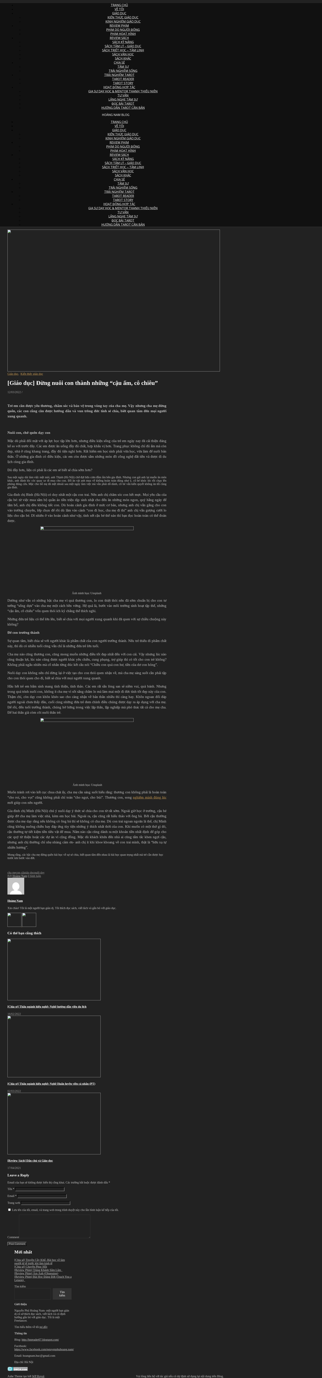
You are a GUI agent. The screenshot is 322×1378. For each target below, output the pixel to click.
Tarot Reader (123, 79)
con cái (20, 872)
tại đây (44, 1327)
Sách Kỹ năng (123, 42)
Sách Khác (123, 58)
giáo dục (29, 872)
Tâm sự (123, 67)
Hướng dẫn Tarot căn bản (123, 108)
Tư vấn (123, 95)
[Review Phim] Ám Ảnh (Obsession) (36, 1273)
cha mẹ (11, 872)
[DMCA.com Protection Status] (17, 1369)
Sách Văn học (123, 54)
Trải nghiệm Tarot (119, 75)
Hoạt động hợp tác (119, 87)
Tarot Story (123, 83)
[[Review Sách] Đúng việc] (29, 925)
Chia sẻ (119, 62)
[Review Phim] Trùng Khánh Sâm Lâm (38, 1270)
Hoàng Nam (19, 876)
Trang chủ (119, 5)
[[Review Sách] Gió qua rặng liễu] (14, 925)
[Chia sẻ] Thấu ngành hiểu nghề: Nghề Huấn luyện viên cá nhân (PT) (51, 1083)
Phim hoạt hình (123, 34)
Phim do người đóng (123, 30)
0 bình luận (34, 876)
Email (12, 1195)
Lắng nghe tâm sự (123, 99)
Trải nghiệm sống (123, 71)
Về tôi (119, 9)
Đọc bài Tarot (123, 104)
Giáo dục (119, 13)
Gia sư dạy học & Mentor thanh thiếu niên (123, 91)
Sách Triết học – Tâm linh (123, 50)
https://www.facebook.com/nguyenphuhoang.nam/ (44, 1349)
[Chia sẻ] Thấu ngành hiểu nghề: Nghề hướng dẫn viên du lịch (46, 1006)
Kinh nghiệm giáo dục (123, 21)
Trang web (13, 1202)
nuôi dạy (39, 872)
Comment (13, 1237)
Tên (10, 1189)
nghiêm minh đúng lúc (149, 797)
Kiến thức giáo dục (123, 17)
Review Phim (119, 26)
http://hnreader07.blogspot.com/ (40, 1339)
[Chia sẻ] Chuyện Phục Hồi (30, 1266)
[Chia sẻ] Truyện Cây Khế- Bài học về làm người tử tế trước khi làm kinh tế (39, 1261)
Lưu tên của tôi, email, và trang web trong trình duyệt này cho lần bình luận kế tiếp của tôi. (65, 1209)
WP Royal (38, 1376)
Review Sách (119, 38)
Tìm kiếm (20, 1286)
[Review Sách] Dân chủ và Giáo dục (30, 1160)
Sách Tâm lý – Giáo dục (123, 46)
